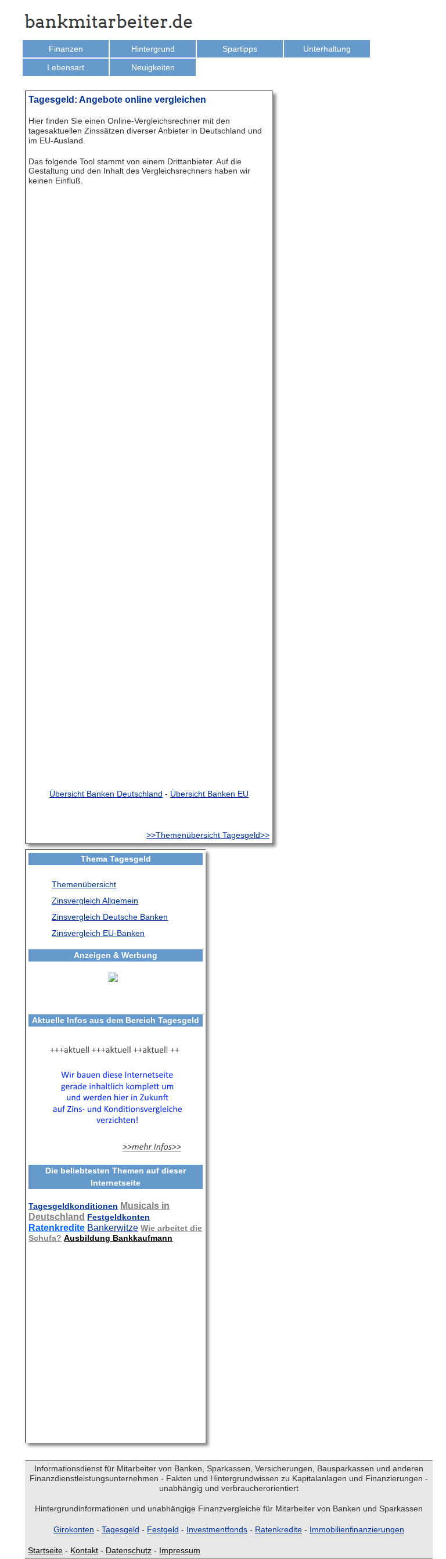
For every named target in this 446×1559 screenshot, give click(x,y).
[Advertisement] (112, 1341)
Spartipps (239, 48)
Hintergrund (153, 48)
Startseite (45, 1550)
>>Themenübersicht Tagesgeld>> (207, 835)
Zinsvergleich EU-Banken (98, 933)
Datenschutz (129, 1550)
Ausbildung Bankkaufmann (118, 1238)
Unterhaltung (327, 48)
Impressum (179, 1550)
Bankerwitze (112, 1228)
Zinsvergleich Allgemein (95, 900)
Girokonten (73, 1529)
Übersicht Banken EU (209, 793)
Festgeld (163, 1529)
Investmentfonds (216, 1529)
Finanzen (66, 48)
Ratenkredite (56, 1228)
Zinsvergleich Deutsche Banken (110, 916)
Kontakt (84, 1550)
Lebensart (65, 67)
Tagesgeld (120, 1529)
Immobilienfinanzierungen (357, 1529)
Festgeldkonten (118, 1217)
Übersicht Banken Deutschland (106, 793)
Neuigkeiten (153, 67)
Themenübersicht (84, 884)
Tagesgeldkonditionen (73, 1206)
